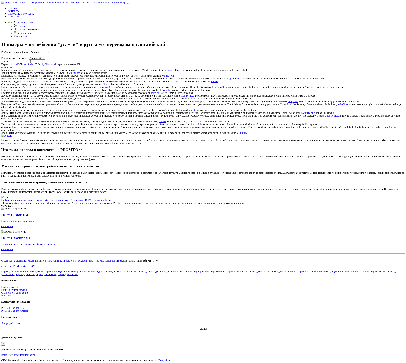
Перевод (12, 8)
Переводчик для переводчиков (17, 221)
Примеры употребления (14, 289)
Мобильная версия (115, 260)
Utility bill (107, 84)
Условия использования (27, 260)
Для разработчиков (11, 323)
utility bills (293, 101)
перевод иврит (196, 271)
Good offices (187, 95)
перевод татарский (308, 271)
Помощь (21, 26)
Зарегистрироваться (24, 354)
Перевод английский (12, 271)
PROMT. (96, 2)
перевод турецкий (329, 271)
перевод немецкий (55, 271)
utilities (76, 73)
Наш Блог (22, 36)
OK (3, 360)
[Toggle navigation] (128, 3)
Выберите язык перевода (14, 58)
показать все (8, 67)
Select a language (136, 260)
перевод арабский (177, 271)
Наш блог (6, 295)
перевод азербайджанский (152, 271)
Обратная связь (25, 22)
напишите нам (133, 143)
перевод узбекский (375, 271)
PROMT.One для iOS (12, 308)
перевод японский (68, 274)
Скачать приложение (28, 29)
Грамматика (14, 16)
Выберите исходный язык (15, 52)
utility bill (169, 75)
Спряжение (21, 13)
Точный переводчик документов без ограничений (28, 244)
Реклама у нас (24, 33)
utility (167, 90)
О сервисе (6, 260)
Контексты (13, 11)
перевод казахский (215, 271)
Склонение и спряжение (14, 292)
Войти (4, 354)
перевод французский (78, 271)
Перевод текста (9, 287)
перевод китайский (237, 271)
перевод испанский (101, 271)
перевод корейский (259, 271)
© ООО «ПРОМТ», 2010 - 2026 (18, 266)
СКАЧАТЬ (7, 226)
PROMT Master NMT (15, 237)
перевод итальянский (125, 271)
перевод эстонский (46, 274)
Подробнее (164, 360)
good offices (174, 70)
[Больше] (6, 135)
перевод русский (34, 271)
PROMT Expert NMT (15, 214)
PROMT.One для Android (14, 310)
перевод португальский (283, 271)
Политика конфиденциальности (58, 260)
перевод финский (25, 274)
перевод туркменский (352, 271)
